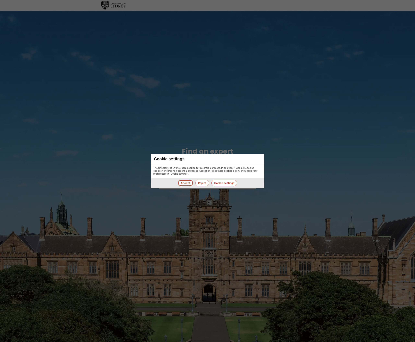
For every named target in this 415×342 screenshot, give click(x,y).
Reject (202, 183)
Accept (185, 183)
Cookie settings (224, 183)
